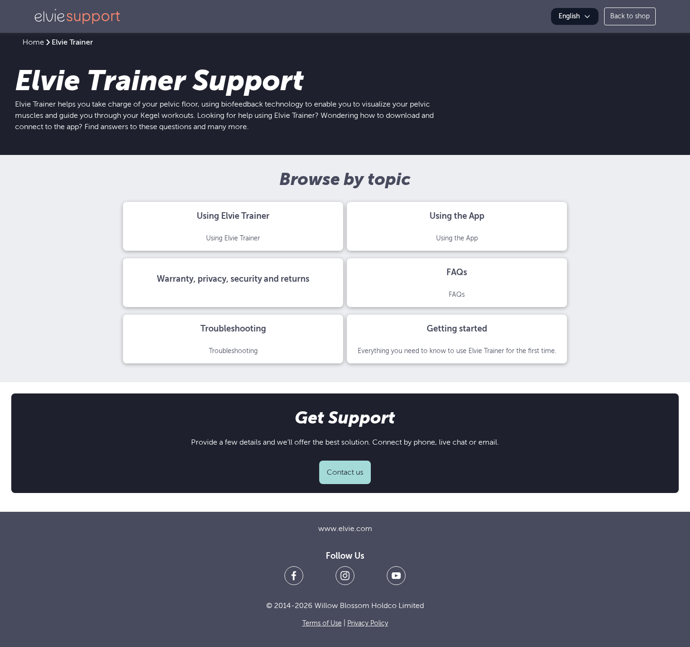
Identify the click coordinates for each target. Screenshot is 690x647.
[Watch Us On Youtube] (396, 575)
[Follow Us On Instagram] (345, 575)
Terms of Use (322, 623)
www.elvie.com (345, 528)
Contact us (345, 472)
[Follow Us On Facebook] (294, 575)
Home (33, 42)
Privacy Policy (367, 623)
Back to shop (630, 16)
